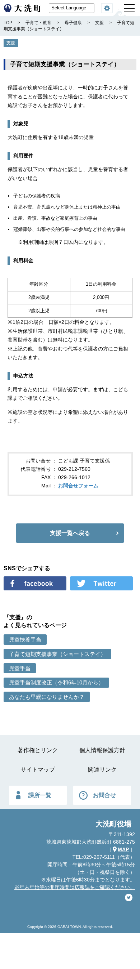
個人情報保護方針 (102, 750)
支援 (10, 42)
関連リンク (102, 770)
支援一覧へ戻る (70, 533)
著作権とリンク (38, 750)
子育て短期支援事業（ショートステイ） (57, 654)
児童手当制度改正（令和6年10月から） (56, 682)
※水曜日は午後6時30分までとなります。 (88, 880)
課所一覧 (39, 795)
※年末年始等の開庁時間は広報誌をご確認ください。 (74, 887)
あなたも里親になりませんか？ (46, 697)
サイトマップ (37, 770)
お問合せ (104, 795)
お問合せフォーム (78, 485)
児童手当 (20, 668)
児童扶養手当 (25, 640)
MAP (123, 849)
